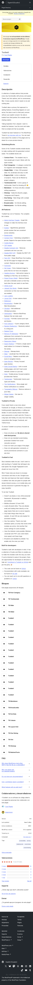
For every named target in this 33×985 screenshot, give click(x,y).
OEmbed (7, 308)
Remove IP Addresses (11, 334)
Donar (20, 937)
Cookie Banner (8, 243)
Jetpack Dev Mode (10, 288)
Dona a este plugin (7, 906)
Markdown (7, 301)
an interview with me (14, 135)
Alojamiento (5, 922)
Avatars (6, 228)
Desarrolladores (6, 937)
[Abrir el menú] (30, 2)
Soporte (5, 83)
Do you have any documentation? (12, 776)
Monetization (8, 303)
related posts (19, 844)
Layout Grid (8, 298)
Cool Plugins (8, 55)
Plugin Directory (6, 7)
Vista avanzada (6, 852)
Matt (4, 948)
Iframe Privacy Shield (10, 278)
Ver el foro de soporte (9, 893)
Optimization (8, 313)
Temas (19, 919)
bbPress (5, 951)
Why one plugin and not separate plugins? (8, 770)
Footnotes (7, 265)
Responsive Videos (10, 341)
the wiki (14, 573)
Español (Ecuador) (11, 962)
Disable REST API (9, 253)
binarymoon (9, 812)
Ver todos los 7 (27, 837)
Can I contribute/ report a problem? (13, 782)
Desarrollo (6, 79)
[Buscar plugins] (19, 19)
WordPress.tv (7, 940)
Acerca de (5, 917)
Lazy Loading (8, 296)
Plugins (19, 922)
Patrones (20, 925)
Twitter (14, 579)
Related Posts (8, 331)
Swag (20, 940)
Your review (5, 881)
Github (24, 568)
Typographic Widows (10, 389)
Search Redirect (9, 344)
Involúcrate (20, 931)
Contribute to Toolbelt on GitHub (17, 562)
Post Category (8, 323)
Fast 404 (7, 258)
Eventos (20, 934)
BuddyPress (6, 954)
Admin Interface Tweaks (12, 220)
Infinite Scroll (8, 286)
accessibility (22, 840)
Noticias (4, 919)
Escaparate (20, 917)
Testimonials (8, 379)
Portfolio (7, 318)
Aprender (4, 931)
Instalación (6, 75)
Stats (6, 374)
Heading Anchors (9, 273)
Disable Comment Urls (11, 248)
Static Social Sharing (10, 366)
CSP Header (8, 245)
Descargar (6, 59)
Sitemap (6, 351)
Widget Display (9, 394)
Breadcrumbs (8, 235)
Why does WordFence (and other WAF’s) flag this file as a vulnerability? (13, 764)
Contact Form (8, 238)
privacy (29, 840)
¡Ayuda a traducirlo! (19, 13)
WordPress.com (7, 945)
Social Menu (8, 356)
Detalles (5, 66)
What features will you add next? (12, 787)
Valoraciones (7, 70)
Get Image (7, 268)
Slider (6, 354)
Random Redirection (10, 326)
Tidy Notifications (9, 384)
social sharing (27, 847)
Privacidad (5, 925)
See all (29, 881)
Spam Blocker (8, 361)
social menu (28, 844)
